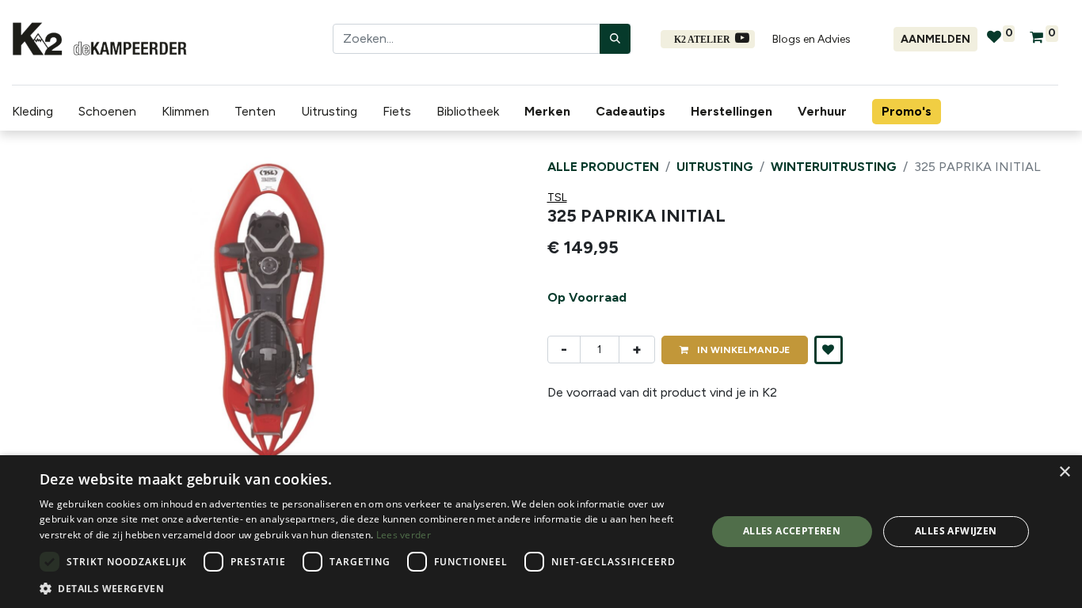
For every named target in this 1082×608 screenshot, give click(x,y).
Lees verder (403, 535)
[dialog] (541, 531)
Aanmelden (935, 39)
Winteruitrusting (834, 166)
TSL (557, 197)
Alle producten (603, 166)
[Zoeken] (615, 39)
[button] (50, 316)
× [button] (1064, 472)
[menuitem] (550, 111)
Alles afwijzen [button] (956, 531)
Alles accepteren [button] (791, 531)
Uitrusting (714, 166)
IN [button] (742, 349)
